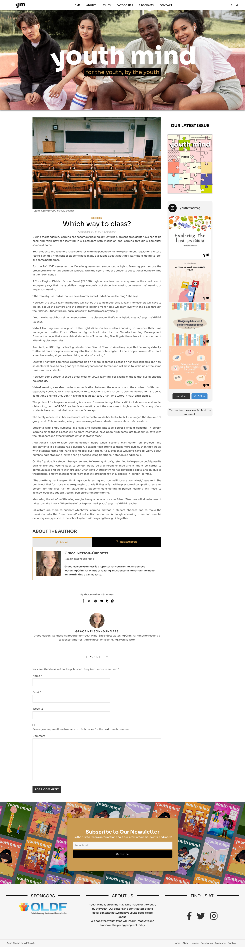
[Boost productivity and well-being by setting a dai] (190, 367)
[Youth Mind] (20, 5)
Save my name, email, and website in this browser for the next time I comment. (81, 729)
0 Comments (109, 231)
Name (37, 675)
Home (76, 5)
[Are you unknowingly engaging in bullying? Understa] (190, 281)
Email (37, 692)
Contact (166, 5)
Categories (124, 5)
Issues (106, 5)
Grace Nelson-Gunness (86, 553)
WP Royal (29, 943)
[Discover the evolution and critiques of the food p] (190, 237)
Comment (38, 735)
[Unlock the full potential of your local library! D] (190, 324)
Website (37, 708)
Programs (146, 5)
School (96, 218)
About (91, 5)
